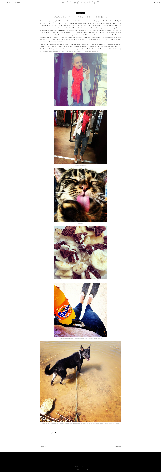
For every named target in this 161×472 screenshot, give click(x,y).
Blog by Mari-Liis (80, 2)
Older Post (118, 446)
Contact (8, 2)
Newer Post (44, 446)
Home (2, 2)
